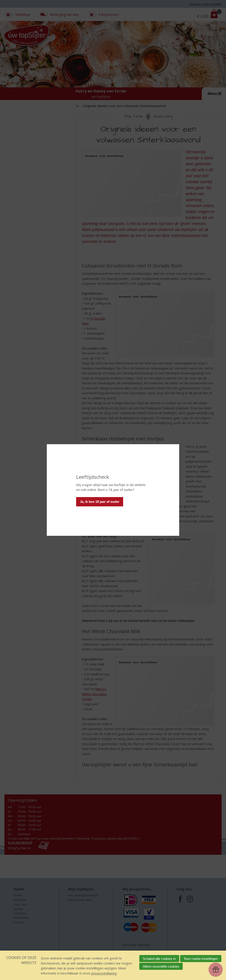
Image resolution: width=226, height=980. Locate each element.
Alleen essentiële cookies (161, 966)
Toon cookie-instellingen (201, 959)
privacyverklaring (104, 973)
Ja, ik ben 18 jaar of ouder (99, 501)
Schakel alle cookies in (159, 959)
